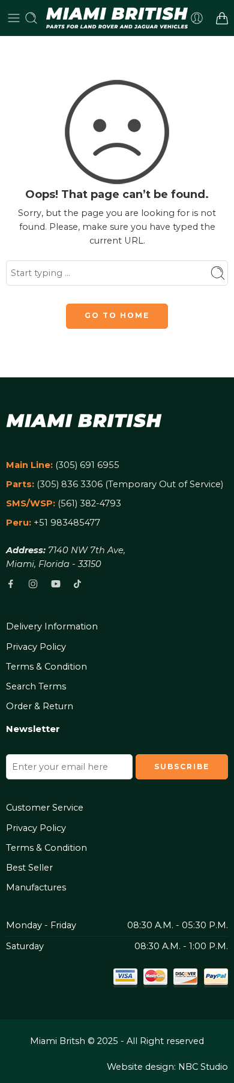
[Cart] (222, 18)
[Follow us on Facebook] (11, 584)
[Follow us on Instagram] (33, 583)
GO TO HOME (117, 315)
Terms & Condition (46, 666)
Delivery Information (52, 626)
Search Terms (36, 686)
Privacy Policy (36, 646)
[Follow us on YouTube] (55, 583)
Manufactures (36, 887)
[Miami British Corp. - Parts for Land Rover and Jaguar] (117, 18)
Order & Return (39, 706)
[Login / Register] (197, 18)
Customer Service (44, 807)
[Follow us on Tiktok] (77, 584)
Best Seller (29, 867)
